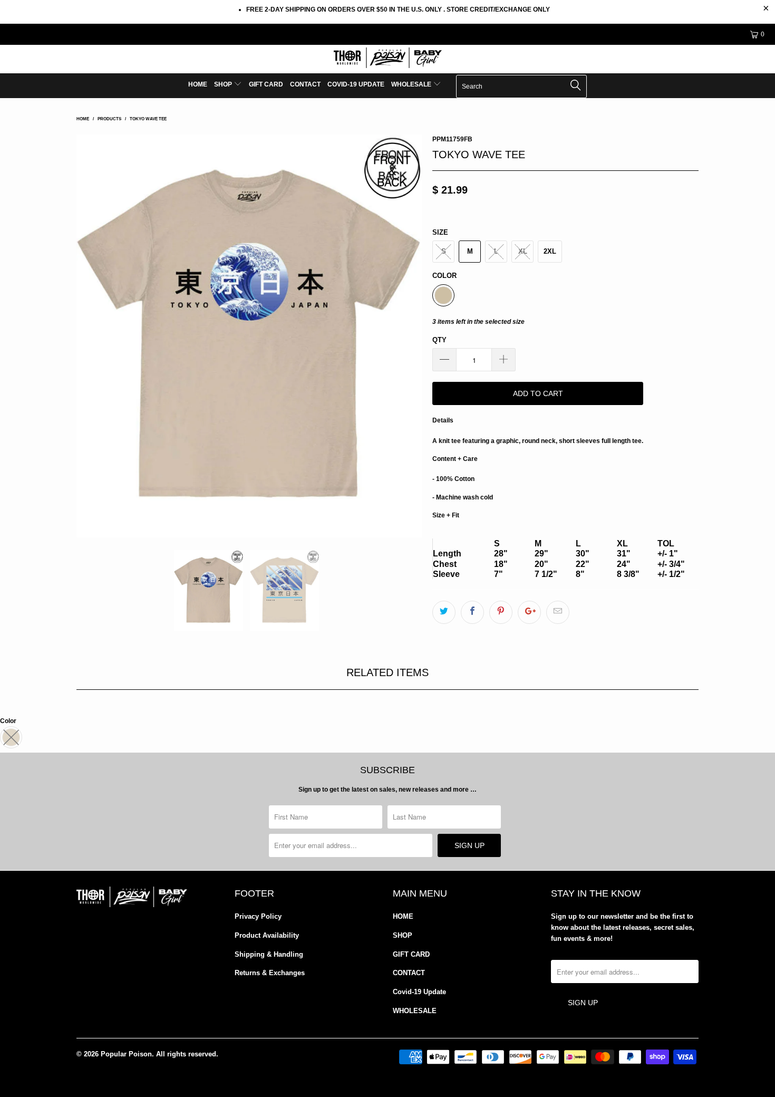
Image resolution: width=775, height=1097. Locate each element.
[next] (403, 335)
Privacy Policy (258, 916)
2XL (550, 251)
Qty (439, 340)
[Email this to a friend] (557, 612)
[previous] (95, 335)
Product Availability (267, 935)
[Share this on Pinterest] (500, 612)
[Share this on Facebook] (472, 612)
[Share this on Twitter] (444, 612)
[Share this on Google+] (529, 612)
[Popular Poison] (387, 59)
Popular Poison (126, 1054)
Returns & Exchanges (270, 973)
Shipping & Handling (269, 954)
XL (522, 251)
